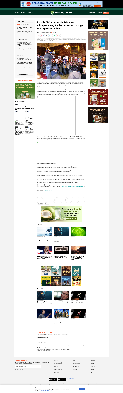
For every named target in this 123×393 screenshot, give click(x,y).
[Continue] (39, 366)
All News (74, 362)
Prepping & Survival (72, 16)
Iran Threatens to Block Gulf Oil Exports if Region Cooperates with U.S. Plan (24, 69)
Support (55, 365)
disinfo (73, 38)
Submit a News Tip (57, 370)
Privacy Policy (56, 372)
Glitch (45, 39)
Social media (74, 201)
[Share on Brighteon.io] (41, 35)
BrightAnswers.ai (85, 9)
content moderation (58, 38)
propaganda (72, 39)
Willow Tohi (60, 236)
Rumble (77, 39)
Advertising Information (58, 369)
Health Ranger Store (76, 363)
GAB (91, 372)
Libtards (60, 39)
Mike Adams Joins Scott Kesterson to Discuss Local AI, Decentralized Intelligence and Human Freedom (19, 115)
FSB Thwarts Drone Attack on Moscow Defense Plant (24, 28)
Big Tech (41, 38)
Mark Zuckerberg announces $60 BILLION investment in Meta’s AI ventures (44, 321)
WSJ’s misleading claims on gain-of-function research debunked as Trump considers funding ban (44, 239)
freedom (42, 39)
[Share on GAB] (54, 35)
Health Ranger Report (20, 101)
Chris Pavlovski (46, 38)
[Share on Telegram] (49, 35)
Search (107, 9)
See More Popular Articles (25, 80)
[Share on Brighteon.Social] (38, 35)
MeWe (92, 370)
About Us (99, 9)
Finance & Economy (62, 16)
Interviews (31, 9)
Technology (87, 16)
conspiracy (52, 38)
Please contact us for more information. (44, 350)
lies (63, 39)
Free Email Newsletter (58, 363)
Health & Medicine (52, 16)
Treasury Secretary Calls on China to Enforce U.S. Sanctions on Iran (24, 74)
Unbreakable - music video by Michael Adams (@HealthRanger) (29, 123)
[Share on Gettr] (57, 35)
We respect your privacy (19, 369)
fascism (81, 38)
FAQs (103, 9)
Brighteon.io (93, 360)
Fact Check (77, 38)
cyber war (65, 38)
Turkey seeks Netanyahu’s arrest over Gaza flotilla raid (24, 54)
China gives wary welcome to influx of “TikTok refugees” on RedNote (78, 302)
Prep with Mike (25, 9)
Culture (44, 16)
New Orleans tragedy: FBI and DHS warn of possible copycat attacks (61, 257)
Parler (92, 365)
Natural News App (76, 366)
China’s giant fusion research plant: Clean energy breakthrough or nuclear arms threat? (78, 239)
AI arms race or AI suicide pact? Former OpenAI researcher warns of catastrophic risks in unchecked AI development (61, 240)
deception (69, 38)
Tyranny (52, 40)
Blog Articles (75, 369)
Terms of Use (56, 373)
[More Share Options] (60, 35)
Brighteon (19, 9)
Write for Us (56, 366)
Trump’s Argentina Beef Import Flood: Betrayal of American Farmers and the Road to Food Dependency (24, 63)
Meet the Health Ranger (58, 362)
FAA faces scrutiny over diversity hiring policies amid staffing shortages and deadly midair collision (77, 258)
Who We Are (56, 360)
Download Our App (93, 9)
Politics (38, 16)
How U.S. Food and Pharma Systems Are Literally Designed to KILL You (19, 124)
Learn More (75, 389)
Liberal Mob (53, 39)
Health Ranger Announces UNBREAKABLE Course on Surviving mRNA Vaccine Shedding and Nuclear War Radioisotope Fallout (29, 116)
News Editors (47, 32)
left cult (48, 39)
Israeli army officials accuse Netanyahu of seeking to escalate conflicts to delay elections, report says (25, 32)
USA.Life (92, 373)
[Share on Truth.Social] (52, 35)
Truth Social (93, 366)
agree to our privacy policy (46, 390)
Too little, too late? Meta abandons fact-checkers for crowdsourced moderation (61, 302)
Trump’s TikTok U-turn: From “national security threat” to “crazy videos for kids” (78, 321)
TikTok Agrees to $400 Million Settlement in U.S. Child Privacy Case (24, 59)
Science (80, 16)
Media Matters (67, 39)
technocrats (47, 40)
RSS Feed (74, 370)
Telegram (92, 363)
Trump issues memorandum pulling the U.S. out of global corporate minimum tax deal (44, 257)
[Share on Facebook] (44, 35)
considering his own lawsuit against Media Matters (72, 186)
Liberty (57, 39)
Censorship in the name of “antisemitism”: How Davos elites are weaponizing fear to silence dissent (61, 322)
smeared (81, 39)
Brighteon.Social (94, 362)
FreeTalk (92, 369)
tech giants (42, 40)
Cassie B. (43, 236)
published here (50, 384)
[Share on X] (46, 35)
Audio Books (36, 9)
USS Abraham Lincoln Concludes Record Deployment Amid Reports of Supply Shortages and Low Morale (25, 38)
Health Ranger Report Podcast (78, 365)
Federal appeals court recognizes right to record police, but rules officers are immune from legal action (24, 49)
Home (15, 9)
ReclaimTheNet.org (61, 89)
